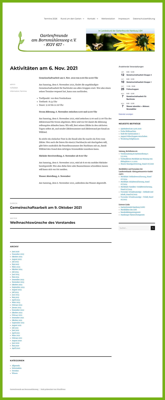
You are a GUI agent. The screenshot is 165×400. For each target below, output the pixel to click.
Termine (23, 91)
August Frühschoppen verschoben (134, 136)
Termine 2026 (50, 19)
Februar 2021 (17, 338)
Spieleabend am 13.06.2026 (131, 129)
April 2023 (16, 300)
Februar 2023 (17, 305)
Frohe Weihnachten (128, 131)
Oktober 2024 (17, 269)
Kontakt (91, 19)
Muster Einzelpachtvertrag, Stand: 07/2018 (137, 164)
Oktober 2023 (17, 285)
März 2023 (16, 302)
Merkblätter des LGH (129, 210)
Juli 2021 (15, 328)
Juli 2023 (15, 292)
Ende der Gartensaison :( (130, 134)
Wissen (15, 373)
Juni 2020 (15, 343)
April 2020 (16, 348)
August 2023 (17, 290)
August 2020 (17, 341)
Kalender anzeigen (126, 114)
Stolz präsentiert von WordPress (53, 389)
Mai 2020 (15, 346)
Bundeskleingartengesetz (130, 212)
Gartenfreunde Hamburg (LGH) (133, 207)
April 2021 (16, 333)
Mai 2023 (15, 297)
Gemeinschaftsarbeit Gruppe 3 (139, 75)
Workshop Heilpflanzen (130, 139)
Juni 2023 (15, 295)
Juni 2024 (15, 274)
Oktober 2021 (17, 320)
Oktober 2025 (17, 257)
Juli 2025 (15, 262)
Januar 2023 (16, 308)
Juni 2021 (15, 330)
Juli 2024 (15, 272)
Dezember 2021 (18, 318)
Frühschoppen (132, 89)
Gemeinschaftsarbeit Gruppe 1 (139, 82)
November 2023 (18, 282)
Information (14, 91)
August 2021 (16, 325)
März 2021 (16, 336)
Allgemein (16, 366)
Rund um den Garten (71, 19)
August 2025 (17, 259)
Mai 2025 (15, 264)
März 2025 (16, 267)
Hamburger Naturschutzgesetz (132, 215)
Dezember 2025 (18, 254)
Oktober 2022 (17, 313)
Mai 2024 (15, 277)
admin (12, 84)
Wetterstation (108, 19)
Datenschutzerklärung (144, 19)
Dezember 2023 (18, 280)
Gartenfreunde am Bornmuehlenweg (24, 389)
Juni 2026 (15, 252)
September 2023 (18, 287)
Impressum (124, 19)
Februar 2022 (17, 315)
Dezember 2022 (18, 310)
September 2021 (18, 323)
